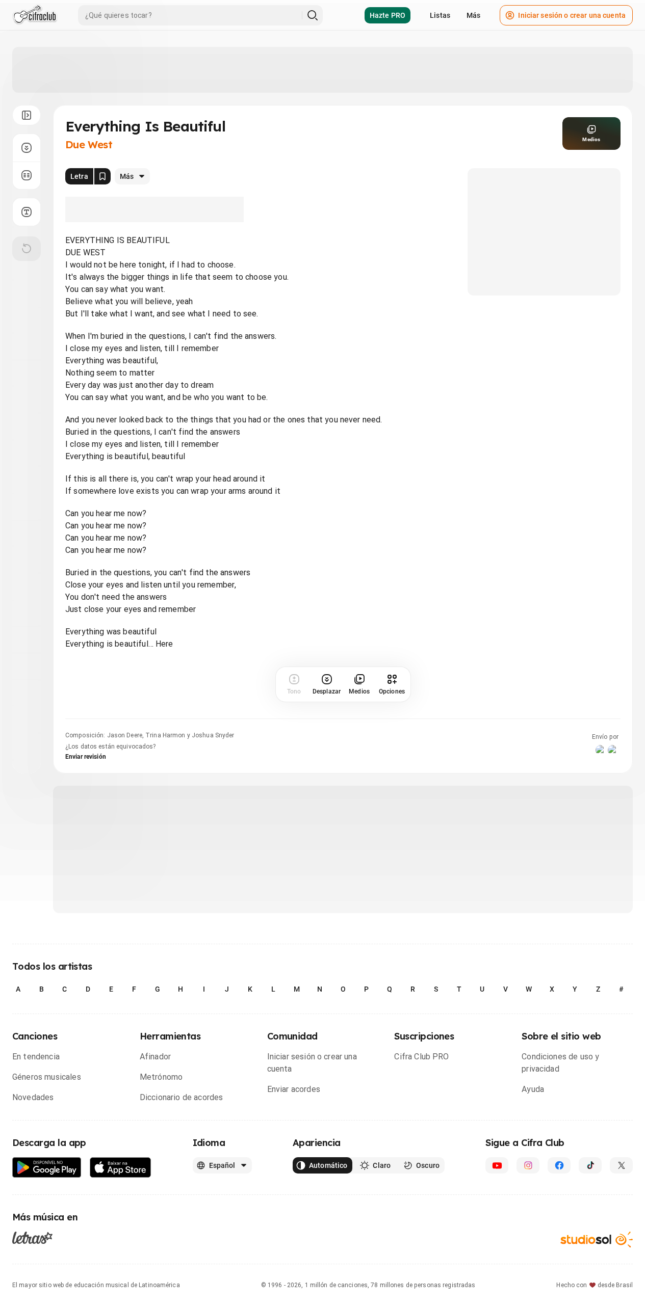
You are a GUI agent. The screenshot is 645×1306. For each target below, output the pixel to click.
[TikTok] (590, 1165)
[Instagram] (528, 1165)
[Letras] (32, 1238)
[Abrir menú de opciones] (26, 115)
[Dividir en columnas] (26, 175)
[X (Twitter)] (621, 1165)
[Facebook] (559, 1165)
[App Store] (120, 1167)
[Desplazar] (26, 148)
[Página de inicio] (35, 15)
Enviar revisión (85, 756)
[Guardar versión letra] (102, 176)
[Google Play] (47, 1167)
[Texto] (26, 212)
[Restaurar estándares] (26, 248)
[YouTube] (496, 1165)
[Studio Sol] (596, 1239)
